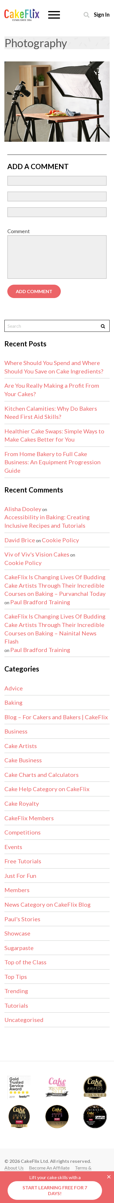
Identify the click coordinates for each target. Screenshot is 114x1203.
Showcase (17, 933)
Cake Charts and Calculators (41, 774)
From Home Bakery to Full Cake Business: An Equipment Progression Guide (52, 462)
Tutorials (16, 1005)
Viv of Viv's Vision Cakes (36, 554)
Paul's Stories (22, 918)
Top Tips (15, 976)
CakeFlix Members (29, 817)
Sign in (102, 14)
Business (15, 731)
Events (13, 846)
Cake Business (23, 759)
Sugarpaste (19, 947)
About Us (14, 1167)
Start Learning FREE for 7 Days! (55, 1190)
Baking (13, 702)
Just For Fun (20, 875)
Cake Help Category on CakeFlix (46, 788)
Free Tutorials (22, 860)
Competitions (22, 832)
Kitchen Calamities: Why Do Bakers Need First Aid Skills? (50, 412)
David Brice (19, 539)
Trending (16, 990)
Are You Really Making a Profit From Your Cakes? (51, 389)
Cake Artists (20, 745)
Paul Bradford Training (40, 601)
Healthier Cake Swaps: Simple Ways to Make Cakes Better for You (54, 435)
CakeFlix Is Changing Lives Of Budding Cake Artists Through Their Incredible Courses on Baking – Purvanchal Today (55, 585)
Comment (18, 231)
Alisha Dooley (22, 508)
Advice (13, 688)
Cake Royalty (21, 803)
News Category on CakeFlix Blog (47, 904)
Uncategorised (24, 1019)
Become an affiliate (49, 1167)
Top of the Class (25, 961)
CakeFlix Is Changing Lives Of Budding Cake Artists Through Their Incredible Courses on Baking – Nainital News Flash (55, 629)
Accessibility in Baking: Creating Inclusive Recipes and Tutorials (47, 521)
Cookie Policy (60, 539)
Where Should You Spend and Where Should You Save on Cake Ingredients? (53, 367)
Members (17, 889)
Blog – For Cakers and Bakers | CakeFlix (56, 716)
